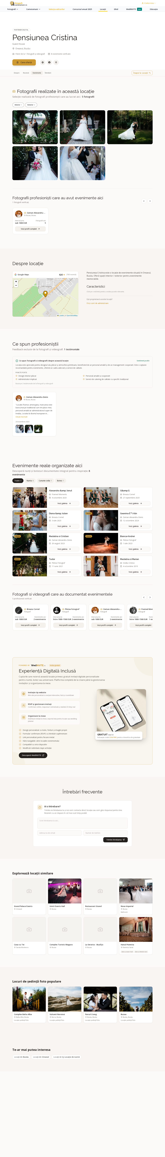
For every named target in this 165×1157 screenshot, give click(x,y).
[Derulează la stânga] (143, 201)
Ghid (116, 9)
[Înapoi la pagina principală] (20, 3)
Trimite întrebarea (114, 839)
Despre (16, 73)
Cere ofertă (26, 62)
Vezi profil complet (29, 625)
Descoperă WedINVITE (31, 755)
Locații (103, 9)
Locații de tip (66, 1057)
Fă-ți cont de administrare (97, 303)
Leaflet (61, 315)
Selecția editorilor (57, 9)
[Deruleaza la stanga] (143, 597)
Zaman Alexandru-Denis (29, 141)
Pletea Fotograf (129, 540)
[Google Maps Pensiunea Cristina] (56, 62)
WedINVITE (133, 9)
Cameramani (32, 9)
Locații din (21, 1057)
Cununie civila (45, 480)
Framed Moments (59, 494)
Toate (17, 480)
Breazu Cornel (129, 494)
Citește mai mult (21, 417)
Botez (60, 480)
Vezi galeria (62, 503)
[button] (45, 294)
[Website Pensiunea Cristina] (42, 62)
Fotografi (11, 9)
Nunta (30, 480)
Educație (154, 9)
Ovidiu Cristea (128, 563)
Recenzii (26, 73)
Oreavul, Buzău (22, 48)
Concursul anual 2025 (82, 9)
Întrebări (48, 73)
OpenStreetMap (72, 315)
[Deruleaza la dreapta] (150, 597)
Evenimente (37, 73)
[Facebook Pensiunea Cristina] (49, 62)
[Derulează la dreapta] (150, 201)
